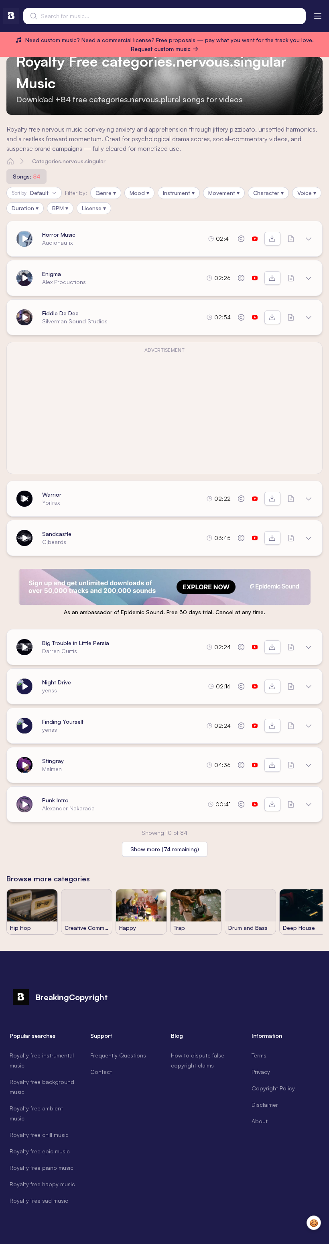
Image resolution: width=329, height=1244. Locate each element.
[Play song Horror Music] (24, 239)
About (260, 1121)
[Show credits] (291, 239)
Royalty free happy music (42, 1184)
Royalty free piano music (41, 1167)
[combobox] (164, 16)
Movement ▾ (224, 192)
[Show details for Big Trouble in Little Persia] (309, 647)
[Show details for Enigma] (309, 278)
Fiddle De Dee (60, 313)
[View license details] (241, 239)
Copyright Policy (273, 1088)
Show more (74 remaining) (164, 849)
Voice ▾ (306, 192)
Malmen (52, 768)
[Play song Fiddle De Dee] (24, 317)
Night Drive (56, 682)
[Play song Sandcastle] (24, 538)
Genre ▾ (105, 192)
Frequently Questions (118, 1055)
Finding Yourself (62, 721)
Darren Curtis (59, 650)
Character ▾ (268, 192)
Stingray (53, 760)
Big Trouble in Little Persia (75, 642)
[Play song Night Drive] (24, 686)
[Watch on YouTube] (255, 238)
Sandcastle (56, 533)
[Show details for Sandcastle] (309, 538)
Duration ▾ (25, 208)
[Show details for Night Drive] (309, 686)
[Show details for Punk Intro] (309, 804)
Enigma (51, 273)
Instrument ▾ (179, 192)
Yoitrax (51, 502)
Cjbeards (54, 541)
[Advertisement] (164, 413)
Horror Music (58, 234)
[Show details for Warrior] (309, 499)
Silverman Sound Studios (75, 321)
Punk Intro (55, 800)
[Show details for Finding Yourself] (309, 726)
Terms (259, 1055)
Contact (101, 1071)
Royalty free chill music (39, 1134)
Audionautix (57, 242)
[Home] (10, 161)
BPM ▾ (60, 208)
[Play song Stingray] (24, 765)
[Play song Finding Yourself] (24, 726)
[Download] (272, 239)
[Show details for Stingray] (309, 765)
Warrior (51, 494)
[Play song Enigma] (24, 278)
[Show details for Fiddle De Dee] (309, 317)
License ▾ (94, 208)
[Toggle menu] (318, 16)
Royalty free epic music (40, 1151)
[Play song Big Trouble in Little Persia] (24, 647)
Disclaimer (265, 1104)
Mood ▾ (139, 192)
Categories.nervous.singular (69, 161)
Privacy (261, 1071)
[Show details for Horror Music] (309, 239)
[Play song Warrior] (24, 499)
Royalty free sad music (39, 1200)
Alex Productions (64, 281)
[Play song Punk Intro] (24, 804)
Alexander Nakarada (68, 808)
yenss (49, 690)
